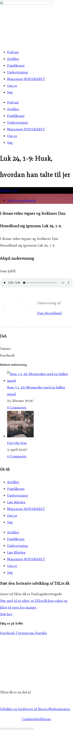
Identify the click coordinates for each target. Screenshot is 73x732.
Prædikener (16, 65)
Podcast (13, 52)
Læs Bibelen (16, 502)
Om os (12, 86)
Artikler (13, 59)
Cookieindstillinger (36, 719)
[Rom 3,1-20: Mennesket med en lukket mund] (40, 381)
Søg (10, 92)
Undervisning (17, 72)
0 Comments (16, 407)
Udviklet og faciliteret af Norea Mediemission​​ (35, 709)
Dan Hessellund (49, 313)
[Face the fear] (20, 436)
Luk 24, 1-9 (8, 190)
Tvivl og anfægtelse (21, 200)
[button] (36, 348)
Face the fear (17, 443)
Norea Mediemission (16, 699)
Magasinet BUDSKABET (26, 79)
